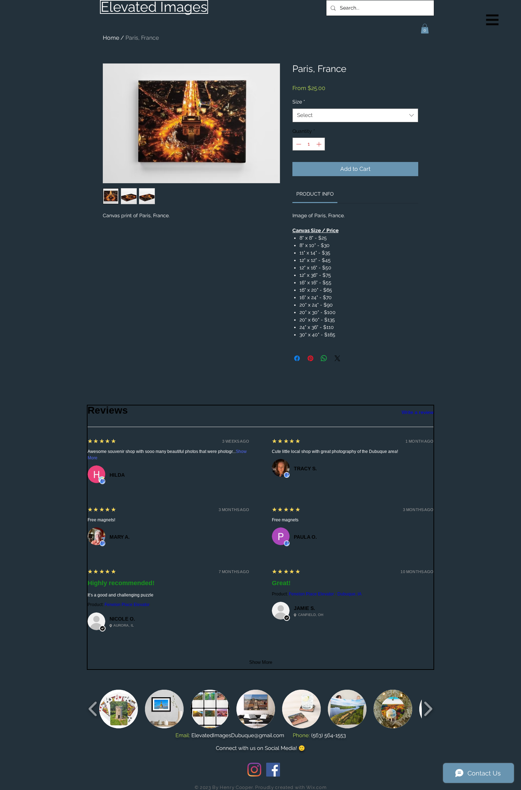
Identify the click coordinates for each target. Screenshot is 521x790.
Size (298, 102)
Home (111, 37)
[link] (315, 194)
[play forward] (428, 708)
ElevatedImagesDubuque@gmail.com (237, 735)
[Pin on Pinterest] (310, 358)
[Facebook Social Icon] (273, 770)
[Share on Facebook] (297, 358)
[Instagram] (254, 770)
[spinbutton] (308, 144)
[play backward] (93, 708)
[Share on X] (337, 358)
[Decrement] (297, 144)
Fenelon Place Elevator (127, 604)
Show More (260, 662)
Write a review (417, 412)
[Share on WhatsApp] (324, 358)
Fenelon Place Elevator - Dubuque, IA (325, 594)
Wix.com (316, 787)
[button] (492, 20)
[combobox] (355, 115)
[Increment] (319, 144)
